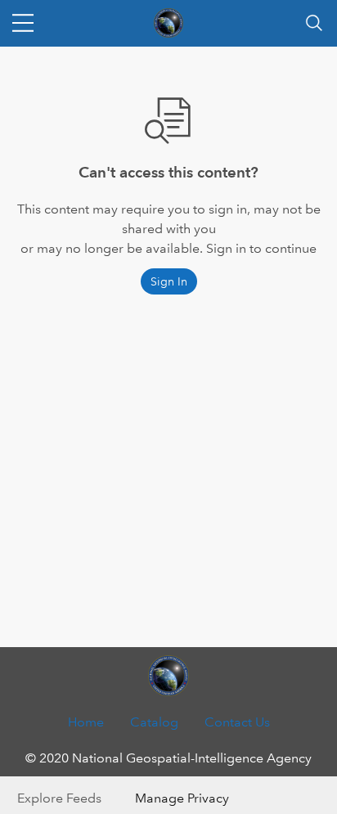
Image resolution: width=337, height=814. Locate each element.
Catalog (154, 722)
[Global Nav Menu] (23, 23)
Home (86, 722)
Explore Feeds (59, 798)
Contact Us (237, 722)
